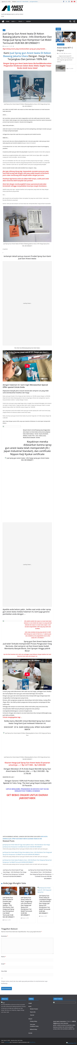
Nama (3, 956)
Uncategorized (61, 44)
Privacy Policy (33, 1021)
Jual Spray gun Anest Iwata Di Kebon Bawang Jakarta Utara (27, 54)
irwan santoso (68, 53)
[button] (15, 21)
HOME (7, 21)
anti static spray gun (22, 1)
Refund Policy (33, 1029)
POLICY (20, 21)
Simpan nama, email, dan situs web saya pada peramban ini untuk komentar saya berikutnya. (24, 982)
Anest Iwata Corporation (59, 1021)
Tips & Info (32, 1012)
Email (3, 964)
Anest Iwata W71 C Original (65, 49)
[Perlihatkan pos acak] (74, 21)
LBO (4, 30)
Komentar (4, 936)
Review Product (34, 1009)
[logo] (3, 1002)
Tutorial (32, 1015)
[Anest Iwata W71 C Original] (66, 37)
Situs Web (4, 971)
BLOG (13, 21)
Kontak (28, 21)
